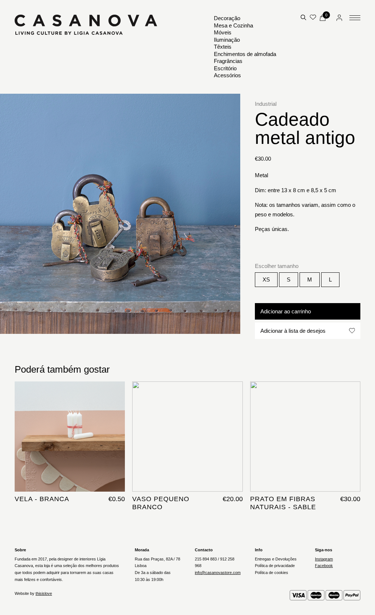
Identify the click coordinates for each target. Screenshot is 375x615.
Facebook (324, 565)
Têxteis (222, 47)
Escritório (225, 68)
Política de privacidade (275, 565)
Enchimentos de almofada (245, 54)
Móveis (222, 32)
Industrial (265, 104)
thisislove (44, 593)
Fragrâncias (228, 61)
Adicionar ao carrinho (285, 311)
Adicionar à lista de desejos (293, 331)
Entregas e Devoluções (276, 559)
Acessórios (227, 75)
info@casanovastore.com (218, 572)
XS (266, 279)
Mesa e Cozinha (233, 25)
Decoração (227, 18)
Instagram (324, 559)
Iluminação (227, 40)
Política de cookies (271, 572)
